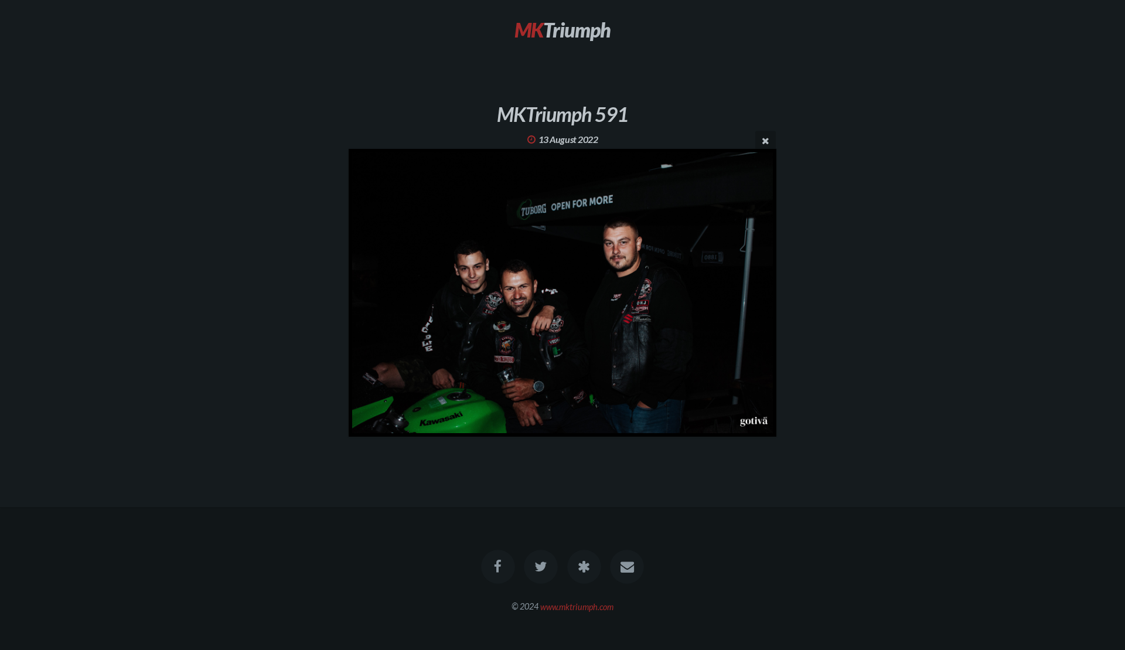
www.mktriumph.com (576, 606)
